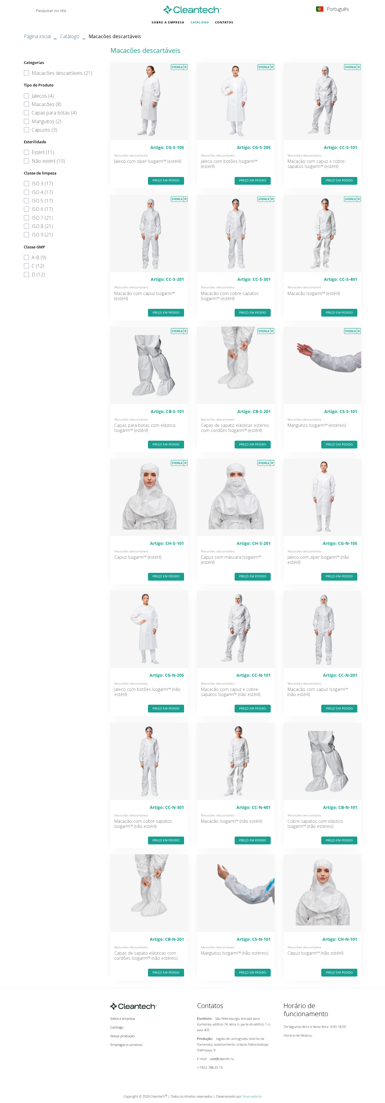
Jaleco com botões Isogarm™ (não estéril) (147, 691)
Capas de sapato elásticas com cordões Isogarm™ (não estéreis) (145, 955)
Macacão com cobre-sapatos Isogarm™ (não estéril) (143, 823)
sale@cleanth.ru (222, 1058)
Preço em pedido (166, 180)
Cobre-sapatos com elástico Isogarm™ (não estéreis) (315, 823)
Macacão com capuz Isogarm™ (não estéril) (318, 691)
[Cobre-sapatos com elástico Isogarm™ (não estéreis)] (322, 761)
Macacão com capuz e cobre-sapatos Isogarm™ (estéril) (317, 163)
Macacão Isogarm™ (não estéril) (231, 821)
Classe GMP (34, 247)
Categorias (34, 62)
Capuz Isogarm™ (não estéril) (315, 953)
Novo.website (252, 1096)
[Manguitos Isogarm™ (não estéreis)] (236, 893)
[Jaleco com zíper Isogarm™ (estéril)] (149, 101)
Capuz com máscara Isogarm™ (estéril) (231, 559)
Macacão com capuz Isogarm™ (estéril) (144, 295)
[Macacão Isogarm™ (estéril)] (322, 233)
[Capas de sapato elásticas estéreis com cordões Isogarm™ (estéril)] (236, 365)
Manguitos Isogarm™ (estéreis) (317, 425)
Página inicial (37, 36)
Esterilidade (35, 142)
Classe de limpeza (40, 173)
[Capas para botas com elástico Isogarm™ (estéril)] (149, 365)
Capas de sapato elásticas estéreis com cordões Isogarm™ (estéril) (235, 427)
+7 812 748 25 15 (210, 1067)
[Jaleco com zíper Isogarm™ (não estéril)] (322, 497)
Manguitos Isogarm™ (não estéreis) (234, 953)
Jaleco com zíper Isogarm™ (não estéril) (318, 559)
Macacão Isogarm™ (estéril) (314, 293)
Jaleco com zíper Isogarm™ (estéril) (147, 161)
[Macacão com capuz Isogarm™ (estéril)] (149, 233)
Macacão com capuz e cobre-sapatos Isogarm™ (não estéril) (230, 691)
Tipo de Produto (39, 85)
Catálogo (200, 22)
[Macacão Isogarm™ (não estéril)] (236, 761)
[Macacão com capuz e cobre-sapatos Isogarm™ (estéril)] (322, 101)
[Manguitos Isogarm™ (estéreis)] (322, 365)
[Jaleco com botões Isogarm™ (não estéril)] (149, 629)
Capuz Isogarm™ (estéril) (137, 557)
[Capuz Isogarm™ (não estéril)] (322, 893)
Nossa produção (122, 1036)
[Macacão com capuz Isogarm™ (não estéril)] (322, 629)
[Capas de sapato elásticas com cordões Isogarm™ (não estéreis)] (149, 893)
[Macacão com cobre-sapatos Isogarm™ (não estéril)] (149, 761)
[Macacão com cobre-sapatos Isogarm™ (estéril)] (236, 233)
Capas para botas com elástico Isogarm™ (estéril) (145, 427)
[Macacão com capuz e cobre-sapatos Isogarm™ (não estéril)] (236, 629)
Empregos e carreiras (126, 1044)
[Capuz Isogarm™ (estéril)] (149, 497)
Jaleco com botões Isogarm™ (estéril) (229, 163)
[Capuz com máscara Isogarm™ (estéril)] (236, 497)
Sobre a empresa (168, 22)
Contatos (224, 22)
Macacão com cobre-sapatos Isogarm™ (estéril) (230, 295)
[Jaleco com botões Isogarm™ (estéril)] (236, 101)
